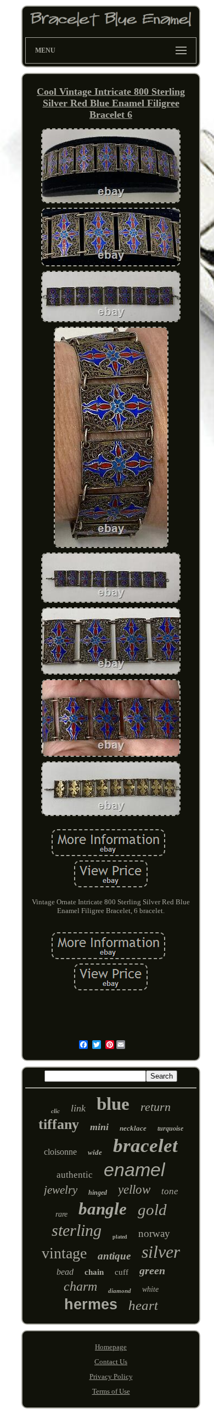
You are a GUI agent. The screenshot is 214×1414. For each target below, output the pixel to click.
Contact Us (110, 1362)
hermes (90, 1304)
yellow (134, 1189)
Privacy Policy (111, 1376)
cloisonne (60, 1151)
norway (154, 1233)
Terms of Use (111, 1391)
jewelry (60, 1189)
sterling (77, 1230)
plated (119, 1237)
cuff (121, 1272)
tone (169, 1191)
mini (99, 1126)
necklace (133, 1128)
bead (65, 1271)
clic (55, 1111)
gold (152, 1209)
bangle (102, 1208)
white (150, 1289)
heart (143, 1305)
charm (80, 1286)
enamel (134, 1169)
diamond (119, 1290)
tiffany (58, 1124)
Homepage (111, 1347)
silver (161, 1252)
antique (114, 1256)
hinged (97, 1192)
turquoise (170, 1128)
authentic (75, 1175)
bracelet (145, 1145)
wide (95, 1152)
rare (61, 1214)
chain (94, 1272)
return (155, 1107)
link (78, 1108)
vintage (64, 1253)
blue (113, 1104)
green (152, 1270)
